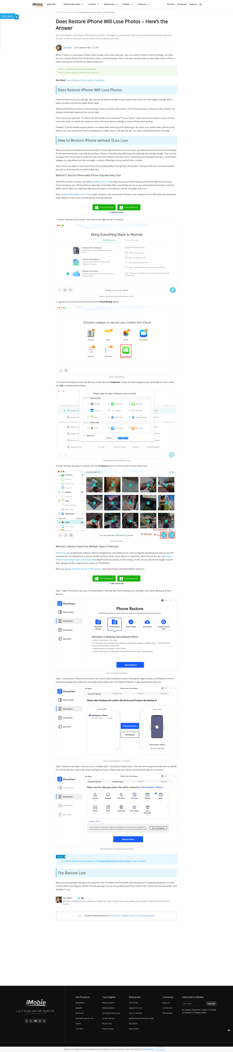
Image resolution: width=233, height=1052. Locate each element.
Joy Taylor (68, 47)
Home (58, 12)
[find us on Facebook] (26, 1021)
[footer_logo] (35, 1007)
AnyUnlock (80, 1003)
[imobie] (43, 4)
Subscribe (211, 1004)
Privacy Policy (148, 1049)
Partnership (167, 1013)
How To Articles (135, 1013)
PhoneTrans (61, 553)
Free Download (106, 207)
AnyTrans (80, 1013)
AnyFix (78, 1023)
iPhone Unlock (108, 1003)
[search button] (200, 4)
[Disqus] (116, 954)
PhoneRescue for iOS (99, 181)
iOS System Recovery (111, 1013)
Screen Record (108, 1018)
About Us (166, 1003)
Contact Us (167, 1008)
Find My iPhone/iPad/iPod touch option (114, 861)
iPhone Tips (107, 1023)
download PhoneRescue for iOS (75, 194)
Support (193, 4)
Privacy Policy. (201, 1012)
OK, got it (161, 1049)
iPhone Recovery (68, 12)
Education (133, 1023)
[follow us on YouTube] (35, 1021)
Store (171, 4)
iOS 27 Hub (133, 1003)
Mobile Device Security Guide (141, 1018)
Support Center (135, 1008)
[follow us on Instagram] (39, 1021)
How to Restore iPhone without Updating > (85, 80)
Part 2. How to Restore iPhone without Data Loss (79, 72)
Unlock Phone (108, 1029)
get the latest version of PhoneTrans (85, 569)
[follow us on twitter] (31, 1021)
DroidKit (79, 1008)
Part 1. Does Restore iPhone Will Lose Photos (78, 69)
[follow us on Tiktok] (44, 1021)
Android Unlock (108, 1008)
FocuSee (79, 1029)
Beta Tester (134, 1029)
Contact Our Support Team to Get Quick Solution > (133, 915)
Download (182, 4)
